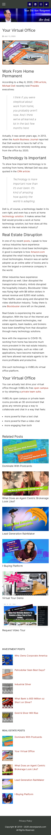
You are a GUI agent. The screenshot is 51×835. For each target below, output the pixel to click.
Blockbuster (13, 306)
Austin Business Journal (25, 139)
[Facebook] (29, 4)
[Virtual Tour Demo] (25, 583)
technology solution (13, 216)
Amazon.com (38, 251)
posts (27, 240)
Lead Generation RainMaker (18, 533)
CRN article (40, 82)
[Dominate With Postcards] (25, 451)
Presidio (34, 85)
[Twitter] (46, 4)
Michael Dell (8, 85)
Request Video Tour (13, 630)
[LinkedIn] (35, 4)
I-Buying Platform (12, 565)
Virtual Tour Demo (13, 598)
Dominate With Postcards (17, 465)
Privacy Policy (25, 821)
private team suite (31, 391)
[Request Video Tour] (25, 615)
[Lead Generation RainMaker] (25, 519)
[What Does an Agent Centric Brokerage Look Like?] (25, 483)
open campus (41, 387)
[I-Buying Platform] (25, 551)
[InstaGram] (41, 4)
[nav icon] (3, 4)
